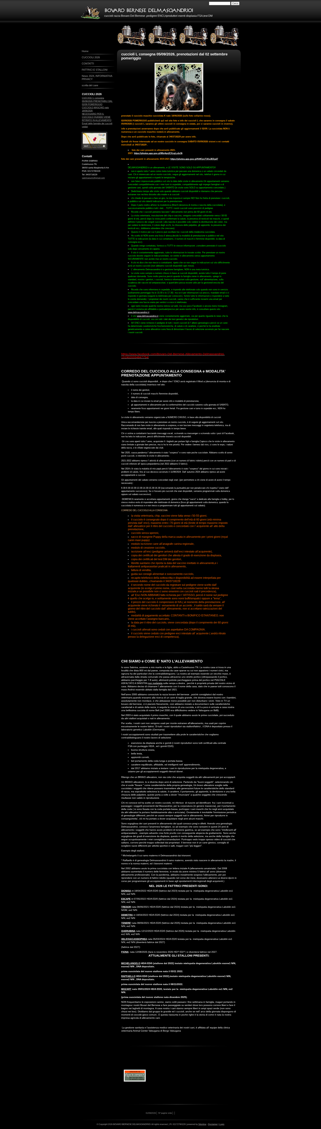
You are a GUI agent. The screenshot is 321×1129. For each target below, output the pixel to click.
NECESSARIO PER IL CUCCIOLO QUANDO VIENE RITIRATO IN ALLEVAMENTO (96, 117)
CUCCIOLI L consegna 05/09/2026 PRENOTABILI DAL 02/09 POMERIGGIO (97, 101)
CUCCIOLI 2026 (91, 57)
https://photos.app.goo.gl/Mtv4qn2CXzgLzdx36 (158, 153)
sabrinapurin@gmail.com (93, 178)
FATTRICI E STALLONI (95, 69)
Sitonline (202, 1124)
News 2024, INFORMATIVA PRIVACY (97, 77)
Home (85, 51)
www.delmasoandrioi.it (138, 312)
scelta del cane (90, 85)
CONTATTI (88, 63)
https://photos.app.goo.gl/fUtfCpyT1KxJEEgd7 (194, 159)
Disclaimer (213, 1124)
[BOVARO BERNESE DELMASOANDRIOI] (90, 12)
